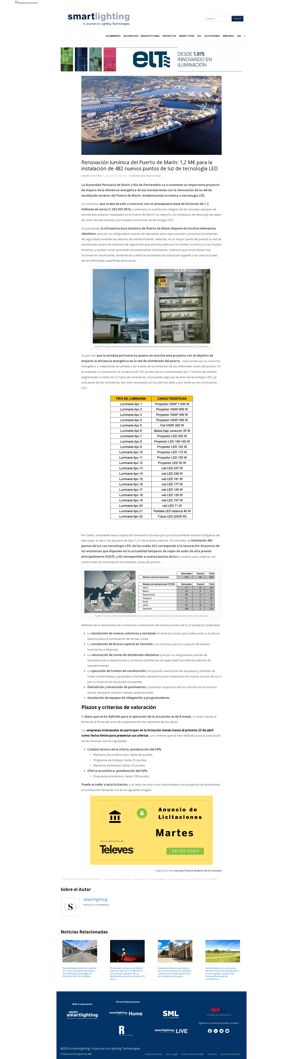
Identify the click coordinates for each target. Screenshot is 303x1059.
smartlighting (91, 175)
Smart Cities (186, 35)
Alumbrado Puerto (122, 879)
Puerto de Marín (208, 879)
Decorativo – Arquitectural (141, 35)
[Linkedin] (215, 1030)
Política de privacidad (192, 1054)
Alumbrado (113, 35)
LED (239, 35)
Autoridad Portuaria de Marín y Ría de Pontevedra (160, 879)
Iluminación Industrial (145, 175)
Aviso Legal (172, 1054)
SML (89, 1054)
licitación (193, 879)
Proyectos (169, 35)
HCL (199, 35)
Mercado (228, 35)
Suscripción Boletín (230, 1054)
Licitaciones (212, 35)
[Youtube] (227, 1030)
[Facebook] (210, 1030)
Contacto (212, 1054)
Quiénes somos (153, 1054)
